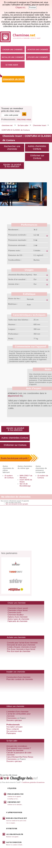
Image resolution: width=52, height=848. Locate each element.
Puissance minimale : (17, 245)
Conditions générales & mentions (33, 782)
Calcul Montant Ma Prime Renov (19, 757)
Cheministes (11, 718)
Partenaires (11, 733)
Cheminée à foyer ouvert (18, 608)
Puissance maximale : (17, 240)
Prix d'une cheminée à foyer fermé (21, 649)
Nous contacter (12, 729)
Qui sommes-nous (14, 731)
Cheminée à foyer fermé (18, 610)
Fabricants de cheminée (17, 621)
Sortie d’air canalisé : (17, 279)
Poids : (11, 339)
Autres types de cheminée (18, 619)
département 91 (15, 396)
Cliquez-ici (20, 7)
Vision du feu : (14, 298)
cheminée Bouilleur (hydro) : (20, 275)
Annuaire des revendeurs (16, 746)
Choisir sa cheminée (14, 750)
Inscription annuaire (14, 727)
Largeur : (12, 329)
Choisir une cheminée (13, 49)
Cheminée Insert (39, 125)
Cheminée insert (14, 612)
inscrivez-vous (24, 119)
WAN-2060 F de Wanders (26, 477)
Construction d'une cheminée (18, 677)
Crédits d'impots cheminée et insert (21, 647)
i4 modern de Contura (9, 477)
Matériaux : (13, 304)
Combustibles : (14, 260)
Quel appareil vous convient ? (18, 748)
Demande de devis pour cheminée (21, 645)
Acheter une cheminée (38, 49)
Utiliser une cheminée (38, 57)
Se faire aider (13, 64)
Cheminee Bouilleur (16, 615)
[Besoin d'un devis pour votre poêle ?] (19, 460)
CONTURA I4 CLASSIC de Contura (16, 130)
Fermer (32, 7)
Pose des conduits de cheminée (19, 679)
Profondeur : (13, 334)
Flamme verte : (14, 250)
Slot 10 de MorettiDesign (25, 485)
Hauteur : (12, 324)
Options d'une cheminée (18, 617)
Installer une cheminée (13, 57)
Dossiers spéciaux (14, 720)
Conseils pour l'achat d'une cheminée (22, 643)
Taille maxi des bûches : (18, 320)
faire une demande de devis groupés (17, 504)
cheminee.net (7, 125)
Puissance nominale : (17, 235)
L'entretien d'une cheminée (17, 711)
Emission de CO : (15, 255)
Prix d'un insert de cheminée (18, 651)
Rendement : (13, 230)
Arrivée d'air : (14, 284)
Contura (10, 140)
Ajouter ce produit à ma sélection (15, 429)
